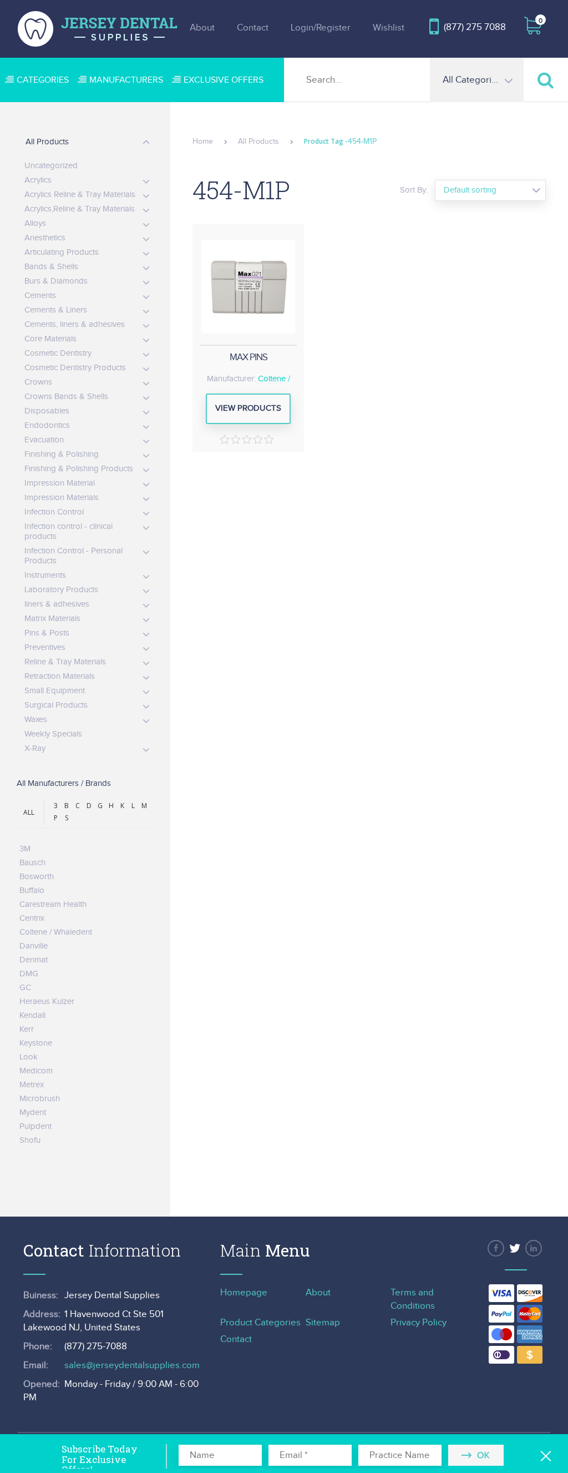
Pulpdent (35, 1126)
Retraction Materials (59, 676)
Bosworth (36, 876)
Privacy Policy (418, 1322)
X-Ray (34, 748)
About (202, 27)
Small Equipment (54, 690)
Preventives (44, 647)
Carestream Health (53, 904)
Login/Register (321, 27)
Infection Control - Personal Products (73, 556)
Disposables (46, 411)
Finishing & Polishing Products (78, 468)
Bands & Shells (51, 266)
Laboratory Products (61, 589)
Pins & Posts (46, 633)
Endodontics (47, 425)
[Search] (546, 80)
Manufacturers (126, 80)
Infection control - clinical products (68, 531)
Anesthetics (44, 238)
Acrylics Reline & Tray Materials (79, 194)
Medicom (36, 1071)
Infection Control (54, 512)
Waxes (35, 719)
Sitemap (323, 1322)
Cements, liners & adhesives (74, 324)
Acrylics (38, 180)
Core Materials (50, 339)
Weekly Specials (53, 734)
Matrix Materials (52, 618)
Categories (43, 80)
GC (25, 987)
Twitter (514, 1248)
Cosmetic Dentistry (58, 353)
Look (28, 1057)
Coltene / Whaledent (55, 932)
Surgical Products (56, 705)
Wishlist (388, 27)
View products (248, 408)
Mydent (32, 1112)
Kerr (26, 1029)
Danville (33, 946)
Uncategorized (51, 165)
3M (25, 849)
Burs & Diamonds (56, 281)
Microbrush (39, 1098)
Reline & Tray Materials (65, 662)
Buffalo (31, 890)
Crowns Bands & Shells (66, 396)
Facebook (496, 1248)
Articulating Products (61, 252)
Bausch (32, 862)
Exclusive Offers (223, 80)
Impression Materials (61, 497)
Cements (40, 295)
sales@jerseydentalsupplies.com (132, 1365)
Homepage (243, 1292)
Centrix (31, 918)
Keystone (35, 1043)
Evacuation (44, 440)
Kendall (32, 1015)
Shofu (29, 1140)
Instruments (45, 575)
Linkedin (533, 1248)
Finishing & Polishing (61, 454)
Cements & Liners (55, 310)
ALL (28, 812)
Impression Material (59, 483)
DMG (28, 973)
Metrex (31, 1084)
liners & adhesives (56, 604)
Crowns (38, 382)
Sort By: (414, 190)
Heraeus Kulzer (46, 1001)
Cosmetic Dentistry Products (75, 367)
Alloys (35, 223)
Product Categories (260, 1322)
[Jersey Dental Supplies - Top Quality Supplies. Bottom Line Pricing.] (98, 29)
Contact (252, 27)
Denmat (33, 960)
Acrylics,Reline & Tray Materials (79, 209)
